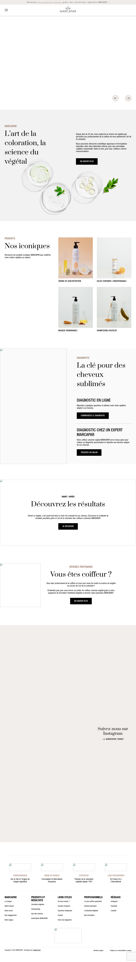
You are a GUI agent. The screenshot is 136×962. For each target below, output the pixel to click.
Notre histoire (9, 906)
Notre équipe (9, 920)
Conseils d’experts (64, 906)
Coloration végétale (37, 905)
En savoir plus (87, 162)
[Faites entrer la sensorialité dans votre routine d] (79, 731)
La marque (8, 902)
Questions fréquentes (65, 911)
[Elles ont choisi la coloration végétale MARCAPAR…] (33, 646)
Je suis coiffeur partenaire (93, 902)
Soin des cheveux (37, 914)
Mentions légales (98, 950)
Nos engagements (11, 915)
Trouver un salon (89, 453)
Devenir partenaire (90, 906)
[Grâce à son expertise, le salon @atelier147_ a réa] (56, 726)
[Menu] (6, 10)
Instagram (114, 902)
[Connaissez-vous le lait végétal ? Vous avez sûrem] (33, 773)
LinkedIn (113, 911)
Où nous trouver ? (64, 902)
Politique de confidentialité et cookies (120, 950)
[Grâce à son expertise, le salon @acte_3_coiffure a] (56, 645)
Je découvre (68, 527)
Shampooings (35, 909)
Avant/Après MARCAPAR (39, 918)
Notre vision (9, 911)
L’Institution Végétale (91, 911)
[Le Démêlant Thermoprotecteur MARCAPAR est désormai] (10, 745)
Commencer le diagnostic (93, 416)
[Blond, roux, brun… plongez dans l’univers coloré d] (10, 658)
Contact (60, 915)
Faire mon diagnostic (65, 920)
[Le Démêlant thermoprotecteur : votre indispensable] (79, 665)
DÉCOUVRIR (83, 87)
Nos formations (89, 915)
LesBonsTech (37, 950)
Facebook (114, 906)
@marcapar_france (115, 739)
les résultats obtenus (50, 2)
